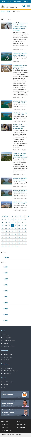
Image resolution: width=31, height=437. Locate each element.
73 (2, 243)
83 (9, 246)
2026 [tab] (6, 267)
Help (5, 387)
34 (6, 228)
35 (9, 228)
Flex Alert (6, 360)
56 (25, 234)
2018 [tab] (6, 315)
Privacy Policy (5, 424)
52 (12, 234)
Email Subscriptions (9, 346)
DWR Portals (7, 373)
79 (22, 243)
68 (12, 240)
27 (9, 225)
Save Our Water (8, 357)
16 (25, 219)
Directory (6, 335)
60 (12, 237)
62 (19, 237)
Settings (26, 1)
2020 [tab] (6, 303)
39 (22, 228)
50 (6, 234)
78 (19, 243)
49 (2, 234)
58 (6, 237)
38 (19, 228)
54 (19, 234)
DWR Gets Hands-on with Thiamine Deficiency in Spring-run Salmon (20, 126)
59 (9, 237)
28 (12, 225)
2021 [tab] (6, 297)
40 (25, 228)
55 (22, 234)
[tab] (15, 257)
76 (12, 243)
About (3, 1)
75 (9, 243)
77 (15, 243)
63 (22, 237)
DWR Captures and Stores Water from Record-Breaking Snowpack (20, 67)
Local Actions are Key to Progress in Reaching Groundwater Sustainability (20, 155)
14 (18, 219)
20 (12, 222)
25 (2, 225)
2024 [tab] (6, 279)
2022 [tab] (6, 291)
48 (25, 231)
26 (6, 225)
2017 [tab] (6, 321)
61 (15, 237)
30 (19, 225)
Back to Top (4, 421)
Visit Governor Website (6, 396)
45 (15, 231)
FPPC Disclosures (20, 427)
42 (6, 231)
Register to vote (8, 354)
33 (2, 228)
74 (6, 243)
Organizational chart (9, 340)
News (8, 11)
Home (3, 11)
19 (9, 222)
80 (25, 243)
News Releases (8, 368)
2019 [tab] (6, 309)
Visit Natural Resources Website (8, 405)
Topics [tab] (6, 257)
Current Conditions (17, 1)
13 (15, 219)
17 (2, 222)
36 (12, 228)
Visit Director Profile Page (6, 414)
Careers (6, 343)
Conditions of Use (8, 382)
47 (22, 231)
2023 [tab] (6, 285)
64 (25, 237)
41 (2, 231)
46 (19, 231)
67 (9, 240)
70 (19, 240)
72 (25, 240)
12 (12, 219)
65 (2, 240)
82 (6, 246)
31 (22, 225)
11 (8, 219)
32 (25, 225)
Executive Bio (7, 337)
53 (15, 234)
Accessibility (5, 427)
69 (15, 240)
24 (25, 222)
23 (22, 222)
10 (5, 219)
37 (15, 228)
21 (15, 222)
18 (6, 222)
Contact (8, 1)
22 (19, 222)
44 (12, 231)
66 (6, 240)
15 (21, 219)
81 (2, 246)
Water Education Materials (11, 371)
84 (12, 246)
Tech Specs (7, 384)
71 (22, 240)
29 (15, 225)
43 (9, 231)
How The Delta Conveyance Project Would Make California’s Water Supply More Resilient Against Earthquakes (20, 26)
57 (2, 237)
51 (9, 234)
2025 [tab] (6, 273)
